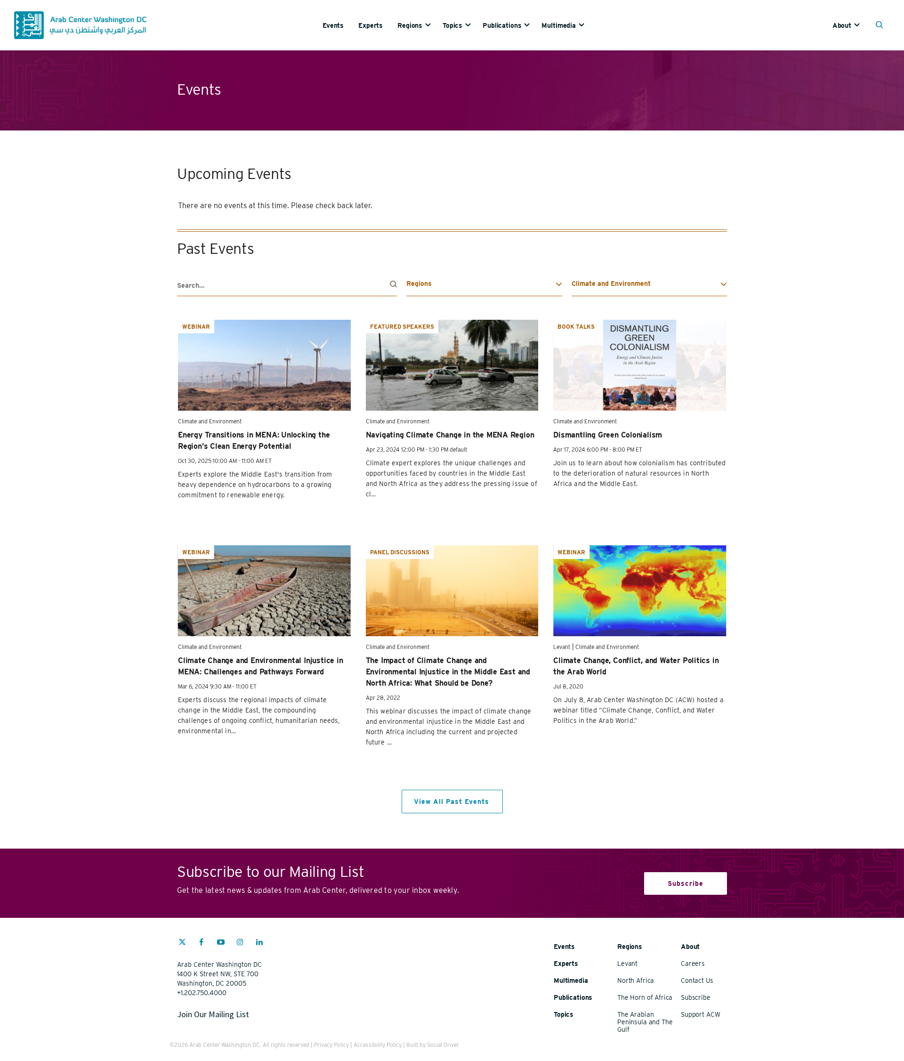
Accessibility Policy (378, 1044)
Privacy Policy (331, 1044)
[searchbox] (287, 285)
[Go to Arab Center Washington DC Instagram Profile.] (240, 943)
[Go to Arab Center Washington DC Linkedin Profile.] (259, 943)
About (841, 25)
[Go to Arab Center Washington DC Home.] (80, 25)
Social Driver (443, 1044)
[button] (881, 26)
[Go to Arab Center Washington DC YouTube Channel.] (221, 943)
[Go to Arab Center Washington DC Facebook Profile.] (201, 943)
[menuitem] (340, 25)
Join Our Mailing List (213, 1014)
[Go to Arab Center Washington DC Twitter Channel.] (182, 943)
